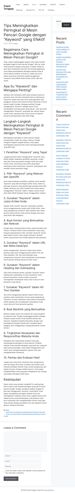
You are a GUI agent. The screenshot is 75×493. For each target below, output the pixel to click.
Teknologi (19, 10)
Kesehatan (43, 4)
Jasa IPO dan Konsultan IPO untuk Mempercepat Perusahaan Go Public (63, 74)
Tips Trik (41, 10)
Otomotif (53, 4)
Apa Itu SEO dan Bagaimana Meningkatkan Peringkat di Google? (25, 412)
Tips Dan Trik (30, 10)
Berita (34, 4)
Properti (62, 4)
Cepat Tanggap (9, 7)
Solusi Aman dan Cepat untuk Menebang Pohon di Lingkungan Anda (63, 163)
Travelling (51, 10)
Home (18, 4)
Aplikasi (26, 4)
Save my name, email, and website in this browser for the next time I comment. (25, 472)
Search (58, 21)
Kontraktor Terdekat (63, 174)
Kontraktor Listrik (62, 140)
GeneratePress (49, 490)
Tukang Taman (61, 124)
